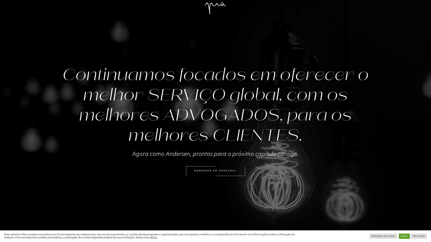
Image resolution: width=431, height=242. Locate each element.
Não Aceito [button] (419, 236)
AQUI (153, 237)
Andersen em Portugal (215, 171)
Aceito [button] (404, 236)
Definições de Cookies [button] (383, 236)
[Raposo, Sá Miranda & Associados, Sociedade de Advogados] (215, 8)
